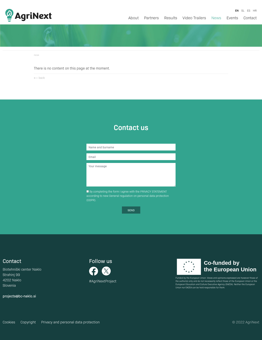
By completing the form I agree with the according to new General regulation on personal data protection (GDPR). (127, 196)
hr (255, 10)
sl (242, 10)
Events (232, 17)
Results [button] (170, 17)
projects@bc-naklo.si (19, 295)
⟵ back (39, 78)
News (216, 17)
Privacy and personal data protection (70, 322)
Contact (250, 17)
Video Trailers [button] (194, 17)
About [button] (133, 17)
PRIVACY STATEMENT (153, 191)
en (237, 10)
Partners (151, 17)
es (248, 10)
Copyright (28, 322)
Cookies (9, 322)
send (131, 210)
